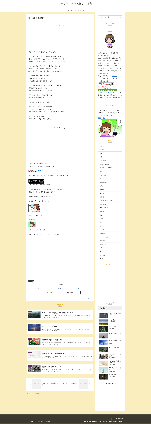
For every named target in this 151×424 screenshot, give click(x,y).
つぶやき (32, 281)
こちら (114, 76)
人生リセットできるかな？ (36, 230)
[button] (70, 292)
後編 (104, 118)
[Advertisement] (59, 38)
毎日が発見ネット (105, 92)
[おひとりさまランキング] (32, 171)
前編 (99, 118)
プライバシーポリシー (117, 418)
